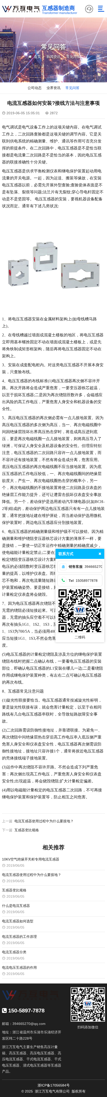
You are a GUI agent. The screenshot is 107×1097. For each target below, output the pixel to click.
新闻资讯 (53, 57)
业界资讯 (53, 88)
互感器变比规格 (26, 830)
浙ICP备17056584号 (54, 1085)
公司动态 (35, 88)
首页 (37, 57)
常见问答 (73, 57)
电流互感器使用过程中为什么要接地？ (44, 821)
